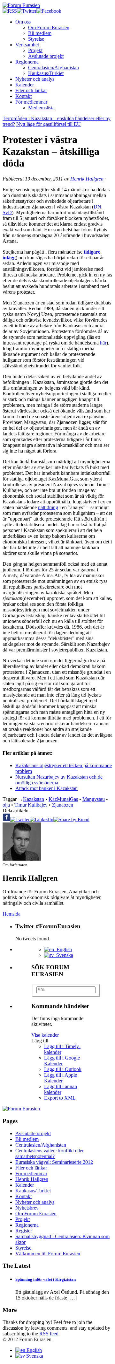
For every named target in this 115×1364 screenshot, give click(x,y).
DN (97, 206)
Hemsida (11, 914)
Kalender (24, 84)
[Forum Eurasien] (21, 5)
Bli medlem (39, 33)
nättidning (48, 507)
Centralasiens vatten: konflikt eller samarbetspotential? (49, 1153)
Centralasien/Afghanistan (53, 67)
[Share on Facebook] (6, 819)
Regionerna (27, 62)
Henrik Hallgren (86, 178)
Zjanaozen (62, 805)
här (103, 342)
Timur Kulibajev (31, 805)
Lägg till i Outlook (62, 1069)
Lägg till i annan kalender (60, 1089)
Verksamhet (27, 44)
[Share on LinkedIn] (41, 819)
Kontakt (23, 96)
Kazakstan (33, 799)
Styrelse (36, 39)
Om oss (23, 21)
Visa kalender (45, 1035)
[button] (39, 1040)
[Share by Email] (71, 819)
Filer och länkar (31, 90)
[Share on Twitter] (20, 819)
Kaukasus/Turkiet (46, 73)
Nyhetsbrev (27, 1208)
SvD (7, 212)
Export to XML (60, 1098)
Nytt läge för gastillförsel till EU (48, 124)
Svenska (63, 955)
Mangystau (93, 799)
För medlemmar (31, 102)
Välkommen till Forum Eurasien (47, 1253)
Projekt (35, 50)
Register (23, 1230)
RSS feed (48, 1333)
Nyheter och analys (34, 79)
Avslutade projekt (46, 56)
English (63, 949)
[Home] (21, 1108)
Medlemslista (41, 107)
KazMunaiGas (63, 799)
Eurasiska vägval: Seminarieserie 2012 (54, 1162)
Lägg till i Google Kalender (62, 1060)
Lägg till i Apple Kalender (60, 1077)
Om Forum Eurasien (48, 27)
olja (6, 805)
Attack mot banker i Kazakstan (46, 788)
